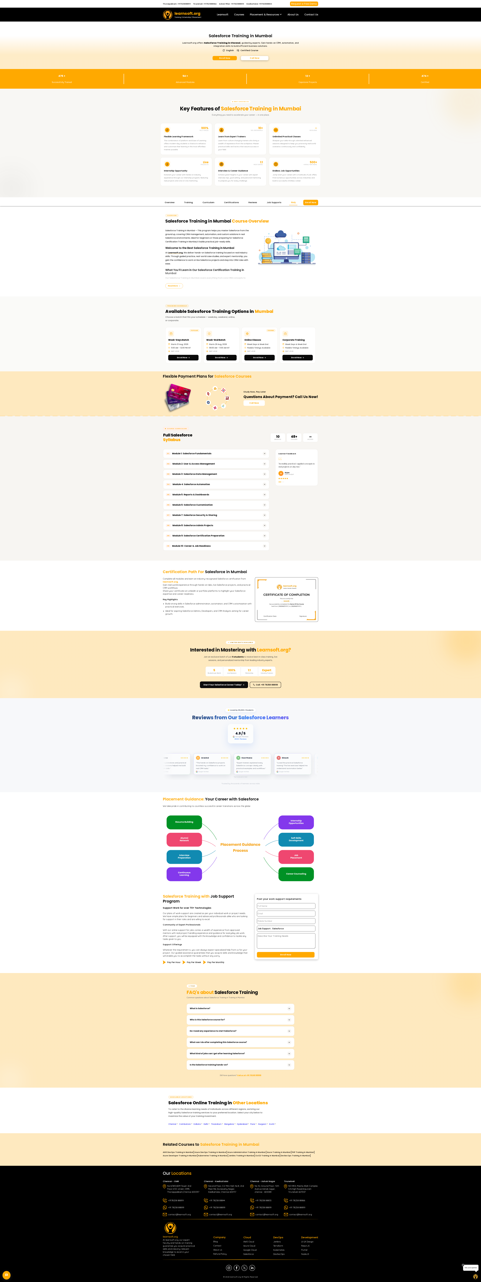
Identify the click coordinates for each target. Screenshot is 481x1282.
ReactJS (305, 1246)
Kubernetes (279, 1250)
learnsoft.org (170, 581)
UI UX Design (307, 1241)
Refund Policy (220, 1254)
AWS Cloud (248, 1241)
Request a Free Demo (304, 4)
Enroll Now (224, 58)
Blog (215, 1241)
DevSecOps (279, 1254)
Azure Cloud (249, 1246)
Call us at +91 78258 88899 (249, 1075)
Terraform (278, 1246)
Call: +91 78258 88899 (267, 684)
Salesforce (248, 1254)
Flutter (304, 1250)
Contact (217, 1245)
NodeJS (305, 1254)
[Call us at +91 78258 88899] (6, 1265)
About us (217, 1250)
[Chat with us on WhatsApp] (6, 1271)
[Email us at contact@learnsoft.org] (6, 1258)
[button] (240, 765)
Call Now (254, 58)
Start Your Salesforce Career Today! (222, 684)
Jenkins (277, 1241)
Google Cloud (250, 1250)
